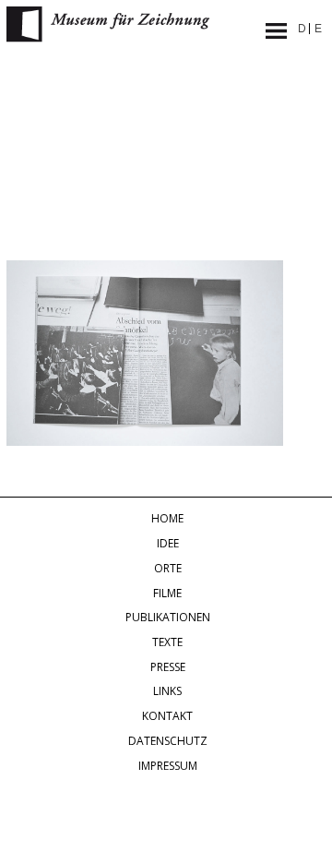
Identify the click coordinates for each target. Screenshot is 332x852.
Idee (168, 543)
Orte (168, 568)
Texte (167, 642)
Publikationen (167, 617)
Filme (167, 593)
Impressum (167, 766)
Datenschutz (168, 741)
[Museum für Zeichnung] (107, 37)
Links (167, 691)
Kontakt (167, 716)
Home (167, 518)
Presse (167, 667)
